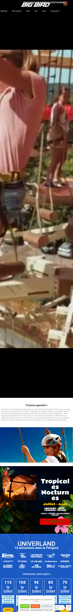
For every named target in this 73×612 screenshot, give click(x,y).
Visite (28, 11)
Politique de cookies (25, 609)
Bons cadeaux (16, 11)
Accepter (24, 606)
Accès (44, 11)
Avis (36, 11)
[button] (55, 522)
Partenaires (55, 11)
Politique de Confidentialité (37, 609)
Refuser (35, 606)
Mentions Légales (49, 609)
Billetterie (4, 11)
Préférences (47, 606)
